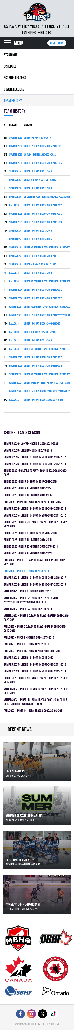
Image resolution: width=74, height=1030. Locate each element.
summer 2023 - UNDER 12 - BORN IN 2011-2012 (28, 657)
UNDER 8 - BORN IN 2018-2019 (37, 137)
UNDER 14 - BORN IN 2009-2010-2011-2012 (43, 357)
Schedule (10, 66)
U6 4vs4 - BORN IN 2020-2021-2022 (40, 154)
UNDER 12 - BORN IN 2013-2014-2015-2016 (43, 222)
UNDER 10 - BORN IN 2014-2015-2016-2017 (43, 298)
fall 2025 (14, 205)
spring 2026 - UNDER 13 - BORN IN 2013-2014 (28, 488)
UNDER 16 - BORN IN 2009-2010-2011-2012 (43, 213)
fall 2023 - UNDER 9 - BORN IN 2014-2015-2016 (29, 637)
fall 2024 (14, 272)
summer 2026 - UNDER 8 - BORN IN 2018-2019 (28, 450)
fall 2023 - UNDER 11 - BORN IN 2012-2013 (26, 644)
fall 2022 (14, 399)
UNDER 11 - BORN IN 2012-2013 (38, 340)
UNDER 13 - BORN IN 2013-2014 (38, 188)
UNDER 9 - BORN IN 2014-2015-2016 (40, 332)
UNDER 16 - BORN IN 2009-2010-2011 (40, 256)
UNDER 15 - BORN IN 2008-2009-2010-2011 (43, 323)
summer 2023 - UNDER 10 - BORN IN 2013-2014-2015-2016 (35, 671)
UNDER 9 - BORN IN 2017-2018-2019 (40, 179)
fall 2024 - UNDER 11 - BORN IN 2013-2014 (26, 571)
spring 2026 (15, 171)
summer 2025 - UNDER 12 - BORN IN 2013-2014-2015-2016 (35, 508)
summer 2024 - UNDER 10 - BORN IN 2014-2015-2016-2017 (35, 577)
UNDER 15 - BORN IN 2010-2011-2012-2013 (43, 205)
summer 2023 (15, 357)
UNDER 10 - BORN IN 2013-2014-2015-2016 (43, 365)
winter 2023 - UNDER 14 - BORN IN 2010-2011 (28, 609)
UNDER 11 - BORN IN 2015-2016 (38, 171)
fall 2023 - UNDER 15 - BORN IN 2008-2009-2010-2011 (32, 651)
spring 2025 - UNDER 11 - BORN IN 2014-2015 (28, 539)
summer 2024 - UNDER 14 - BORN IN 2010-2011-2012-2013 (35, 584)
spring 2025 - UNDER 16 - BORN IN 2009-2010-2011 (31, 546)
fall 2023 (14, 323)
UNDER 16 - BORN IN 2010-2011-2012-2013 (43, 163)
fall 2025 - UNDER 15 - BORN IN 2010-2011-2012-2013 (32, 502)
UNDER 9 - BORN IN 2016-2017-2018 (40, 264)
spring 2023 (15, 374)
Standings (10, 54)
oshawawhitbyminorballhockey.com (35, 1024)
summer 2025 (15, 213)
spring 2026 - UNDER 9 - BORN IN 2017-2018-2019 (30, 481)
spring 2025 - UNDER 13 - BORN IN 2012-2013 (28, 553)
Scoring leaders (15, 77)
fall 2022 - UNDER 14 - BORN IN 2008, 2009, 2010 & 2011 (33, 710)
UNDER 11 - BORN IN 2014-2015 (38, 239)
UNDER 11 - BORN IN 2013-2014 (38, 272)
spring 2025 (15, 230)
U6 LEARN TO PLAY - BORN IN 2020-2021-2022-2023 (47, 196)
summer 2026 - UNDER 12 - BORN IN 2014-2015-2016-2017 (35, 457)
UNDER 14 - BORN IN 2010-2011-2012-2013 (43, 289)
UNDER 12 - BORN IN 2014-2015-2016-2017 (43, 146)
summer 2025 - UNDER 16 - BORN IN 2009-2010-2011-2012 (35, 515)
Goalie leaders (14, 89)
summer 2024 (15, 289)
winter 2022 (15, 382)
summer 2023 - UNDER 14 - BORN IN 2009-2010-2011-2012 (35, 664)
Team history (13, 100)
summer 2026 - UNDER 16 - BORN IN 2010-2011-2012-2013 (35, 464)
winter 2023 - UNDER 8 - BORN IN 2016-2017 (27, 591)
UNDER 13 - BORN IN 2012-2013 (38, 230)
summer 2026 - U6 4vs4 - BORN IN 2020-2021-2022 (31, 443)
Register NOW (56, 43)
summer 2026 (15, 137)
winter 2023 (15, 306)
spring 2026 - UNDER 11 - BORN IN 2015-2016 (28, 495)
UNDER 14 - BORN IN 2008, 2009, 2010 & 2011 (44, 399)
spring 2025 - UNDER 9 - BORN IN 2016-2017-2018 (30, 533)
